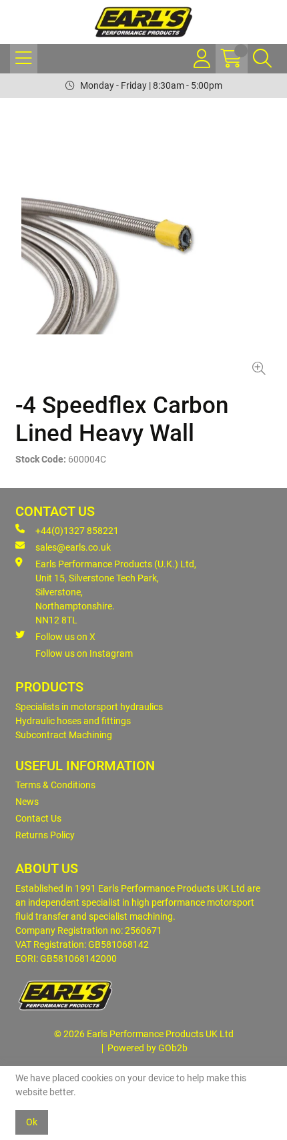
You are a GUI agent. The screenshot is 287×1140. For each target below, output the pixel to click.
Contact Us (38, 818)
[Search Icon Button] (262, 58)
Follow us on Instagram (84, 653)
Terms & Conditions (55, 785)
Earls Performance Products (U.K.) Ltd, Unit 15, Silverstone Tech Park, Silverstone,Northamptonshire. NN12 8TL (115, 592)
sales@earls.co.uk (73, 547)
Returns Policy (45, 835)
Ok (31, 1122)
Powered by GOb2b (147, 1048)
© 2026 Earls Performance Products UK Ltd (144, 1034)
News (27, 801)
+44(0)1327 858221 (77, 530)
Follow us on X (65, 636)
